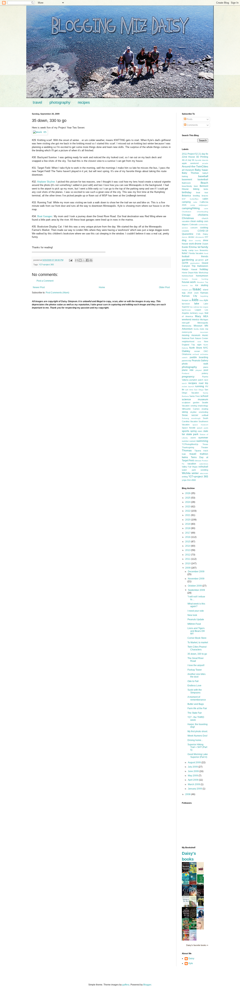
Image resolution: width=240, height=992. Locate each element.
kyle (206, 300)
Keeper (185, 300)
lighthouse (186, 310)
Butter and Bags (196, 704)
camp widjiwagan (199, 205)
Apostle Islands (201, 160)
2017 (188, 532)
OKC (206, 351)
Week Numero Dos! (197, 735)
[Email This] (77, 260)
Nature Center (201, 338)
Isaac (197, 289)
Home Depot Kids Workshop (195, 272)
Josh (196, 293)
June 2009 (193, 771)
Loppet (198, 310)
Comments (192, 125)
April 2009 (193, 780)
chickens (203, 214)
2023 (188, 506)
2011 (188, 559)
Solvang (185, 418)
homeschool (187, 276)
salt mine (189, 390)
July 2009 (193, 766)
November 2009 (196, 578)
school (204, 395)
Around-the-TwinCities (195, 166)
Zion (189, 480)
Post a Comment (45, 280)
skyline (193, 412)
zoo (193, 479)
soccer (194, 415)
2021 (188, 515)
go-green (199, 260)
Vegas (195, 467)
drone (197, 243)
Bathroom (186, 183)
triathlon (204, 454)
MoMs (196, 329)
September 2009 (196, 590)
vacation (192, 463)
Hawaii (194, 269)
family (204, 246)
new (199, 342)
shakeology (203, 406)
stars (200, 431)
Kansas (204, 292)
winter (195, 473)
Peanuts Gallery (200, 360)
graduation (195, 263)
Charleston (186, 212)
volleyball (203, 466)
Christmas (188, 218)
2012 (188, 554)
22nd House (188, 157)
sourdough (196, 418)
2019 (188, 524)
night (199, 345)
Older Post (164, 287)
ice (191, 285)
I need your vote (196, 611)
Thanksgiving (188, 447)
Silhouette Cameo (191, 409)
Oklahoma (186, 354)
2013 (188, 550)
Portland (185, 373)
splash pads (202, 428)
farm (196, 250)
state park (192, 434)
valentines (203, 464)
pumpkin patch (196, 380)
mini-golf (185, 323)
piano (205, 367)
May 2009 (193, 775)
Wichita (186, 473)
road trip (203, 383)
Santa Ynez (194, 396)
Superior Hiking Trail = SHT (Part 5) (197, 747)
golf (206, 260)
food (206, 253)
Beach (204, 182)
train (184, 454)
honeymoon (202, 275)
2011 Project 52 (190, 154)
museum (195, 335)
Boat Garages (44, 216)
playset (199, 370)
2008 (188, 794)
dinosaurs (199, 237)
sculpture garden (190, 402)
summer (203, 437)
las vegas (204, 307)
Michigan (204, 319)
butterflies (194, 199)
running (199, 386)
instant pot (187, 290)
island (205, 289)
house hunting (200, 279)
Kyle (190, 963)
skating (205, 409)
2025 (188, 497)
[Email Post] (70, 260)
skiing (185, 412)
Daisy (205, 234)
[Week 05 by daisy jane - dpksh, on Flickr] (40, 132)
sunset (192, 441)
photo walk (195, 363)
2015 (188, 541)
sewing (193, 406)
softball (205, 415)
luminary (194, 313)
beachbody (187, 186)
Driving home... (195, 740)
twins (185, 457)
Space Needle (188, 428)
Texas (205, 444)
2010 (188, 563)
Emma (193, 246)
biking (196, 189)
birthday (186, 192)
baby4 (205, 173)
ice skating (201, 285)
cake (195, 202)
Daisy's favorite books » (197, 945)
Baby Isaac (201, 169)
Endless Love (194, 685)
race (206, 380)
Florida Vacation (196, 253)
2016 (188, 537)
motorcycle (187, 332)
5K (193, 160)
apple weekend (190, 163)
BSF (184, 199)
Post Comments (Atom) (57, 292)
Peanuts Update (196, 619)
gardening (188, 259)
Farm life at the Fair (197, 708)
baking (185, 176)
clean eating (196, 221)
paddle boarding (199, 357)
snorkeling (203, 412)
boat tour (202, 192)
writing (185, 477)
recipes (84, 102)
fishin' (185, 253)
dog (184, 240)
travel (37, 102)
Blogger (147, 984)
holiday (204, 269)
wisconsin (204, 473)
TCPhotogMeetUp (190, 444)
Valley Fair (186, 467)
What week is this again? (196, 605)
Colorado (193, 224)
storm (193, 438)
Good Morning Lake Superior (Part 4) (198, 755)
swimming (202, 440)
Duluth (205, 244)
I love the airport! (196, 665)
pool (206, 370)
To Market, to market (198, 642)
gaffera (125, 984)
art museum (188, 170)
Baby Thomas (190, 173)
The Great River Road (196, 659)
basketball (203, 179)
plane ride (188, 370)
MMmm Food (194, 624)
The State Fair (195, 713)
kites (201, 300)
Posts (189, 119)
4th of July (186, 160)
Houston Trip (202, 282)
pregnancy (188, 376)
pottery (205, 373)
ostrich (185, 357)
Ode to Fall (193, 681)
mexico (195, 319)
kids (195, 300)
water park (189, 470)
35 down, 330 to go (197, 654)
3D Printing (202, 157)
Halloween (202, 266)
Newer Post (39, 287)
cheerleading (202, 212)
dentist (191, 237)
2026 (188, 493)
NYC (205, 348)
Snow (185, 415)
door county (195, 240)
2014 (188, 546)
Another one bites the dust (197, 675)
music (205, 335)
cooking (204, 227)
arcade (205, 163)
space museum (200, 425)
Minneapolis (202, 323)
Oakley (186, 351)
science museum (195, 399)
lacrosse (186, 304)
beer (196, 186)
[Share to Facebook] (87, 260)
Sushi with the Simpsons (195, 691)
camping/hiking (191, 208)
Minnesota (186, 326)
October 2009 (195, 585)
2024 (188, 502)
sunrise (185, 441)
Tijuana (197, 450)
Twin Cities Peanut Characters (197, 648)
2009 (188, 567)
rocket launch (188, 386)
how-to (185, 285)
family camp (188, 250)
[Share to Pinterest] (91, 260)
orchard (195, 354)
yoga (184, 480)
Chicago (186, 215)
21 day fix (203, 154)
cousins (185, 231)
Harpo (185, 269)
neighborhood (188, 341)
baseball (203, 176)
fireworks (204, 250)
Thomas (187, 450)
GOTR (185, 263)
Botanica (186, 195)
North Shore (195, 348)
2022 (188, 511)
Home (102, 287)
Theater (204, 447)
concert (193, 228)
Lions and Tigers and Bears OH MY (196, 631)
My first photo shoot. (198, 731)
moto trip (204, 329)
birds (206, 189)
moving (185, 335)
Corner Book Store (197, 638)
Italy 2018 (187, 293)
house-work (189, 281)
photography (60, 102)
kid (190, 300)
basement (187, 179)
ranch (184, 383)
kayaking (204, 296)
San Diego (199, 390)
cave (206, 208)
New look (192, 615)
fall (199, 247)
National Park (188, 338)
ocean (197, 351)
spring (193, 431)
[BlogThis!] (80, 260)
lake (196, 303)
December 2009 (196, 571)
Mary (198, 316)
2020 (188, 519)
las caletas (194, 307)
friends (204, 256)
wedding (204, 470)
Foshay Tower (195, 670)
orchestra (204, 354)
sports (185, 430)
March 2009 (194, 784)
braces (205, 196)
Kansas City (189, 296)
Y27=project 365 (46, 264)
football (185, 256)
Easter (185, 247)
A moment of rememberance (197, 698)
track (205, 450)
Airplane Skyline (46, 181)
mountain (204, 332)
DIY (206, 237)
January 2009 (195, 788)
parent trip (186, 360)
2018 (188, 528)
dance (184, 237)
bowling (196, 196)
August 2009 (194, 762)
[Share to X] (84, 260)
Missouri (198, 325)
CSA (198, 234)
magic (201, 313)
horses (185, 279)
